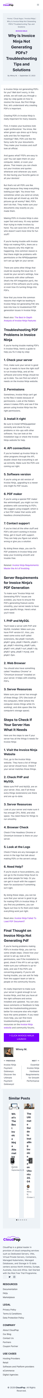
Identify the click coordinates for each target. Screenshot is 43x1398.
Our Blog (7, 1334)
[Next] (30, 1161)
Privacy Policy (9, 1309)
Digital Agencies (10, 1375)
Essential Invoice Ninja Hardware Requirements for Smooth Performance (32, 1071)
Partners (7, 1342)
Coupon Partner (10, 1346)
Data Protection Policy (13, 1318)
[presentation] (14, 1106)
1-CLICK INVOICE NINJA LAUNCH (21, 1037)
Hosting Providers (11, 1358)
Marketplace (9, 1297)
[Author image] (28, 1186)
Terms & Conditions (12, 1314)
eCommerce (8, 1370)
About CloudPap (11, 1330)
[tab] (16, 1220)
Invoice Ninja (21, 31)
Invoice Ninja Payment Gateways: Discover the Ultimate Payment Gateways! (10, 1072)
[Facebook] (5, 1277)
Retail (5, 1362)
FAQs (5, 1293)
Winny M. (13, 76)
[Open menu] (38, 5)
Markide (14, 1167)
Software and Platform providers (18, 1366)
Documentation (10, 1289)
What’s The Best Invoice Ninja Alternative (13, 1135)
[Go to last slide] (12, 1161)
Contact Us (8, 1338)
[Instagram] (14, 1277)
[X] (10, 1277)
